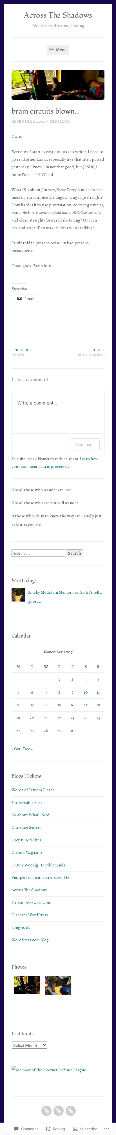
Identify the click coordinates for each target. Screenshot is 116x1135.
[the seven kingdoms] (71, 1111)
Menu (61, 50)
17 (85, 705)
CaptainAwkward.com (31, 902)
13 (32, 705)
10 (86, 692)
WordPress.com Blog (30, 940)
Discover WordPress (30, 915)
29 (59, 730)
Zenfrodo (59, 121)
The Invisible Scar (27, 802)
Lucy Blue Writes (26, 840)
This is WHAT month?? (90, 352)
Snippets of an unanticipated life (40, 877)
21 (46, 718)
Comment (85, 444)
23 (72, 718)
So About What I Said (31, 815)
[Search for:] (39, 553)
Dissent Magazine (27, 852)
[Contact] (58, 1111)
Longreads (21, 927)
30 (72, 730)
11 (98, 692)
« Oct (16, 749)
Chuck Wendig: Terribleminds (38, 865)
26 (18, 730)
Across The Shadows (58, 15)
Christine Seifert (26, 827)
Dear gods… (22, 352)
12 (18, 705)
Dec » (28, 749)
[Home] (46, 1111)
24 (86, 718)
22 (59, 718)
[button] (27, 986)
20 (32, 718)
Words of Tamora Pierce (33, 790)
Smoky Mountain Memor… (51, 592)
